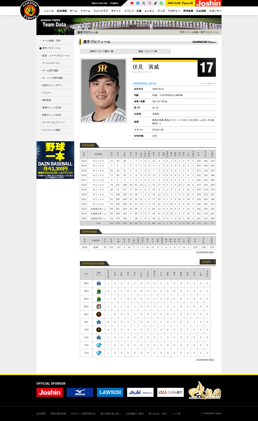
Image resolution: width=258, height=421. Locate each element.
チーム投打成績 (50, 70)
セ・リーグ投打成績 (52, 78)
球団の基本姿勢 (58, 413)
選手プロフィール (51, 48)
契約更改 (46, 100)
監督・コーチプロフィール (56, 55)
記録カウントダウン (52, 85)
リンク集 (176, 413)
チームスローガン (51, 63)
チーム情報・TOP (51, 40)
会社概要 (41, 413)
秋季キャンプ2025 (51, 115)
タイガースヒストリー (53, 122)
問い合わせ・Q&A (157, 413)
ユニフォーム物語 (51, 130)
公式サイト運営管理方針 (83, 413)
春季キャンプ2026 (51, 107)
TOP (182, 32)
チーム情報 (192, 32)
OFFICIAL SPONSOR (51, 383)
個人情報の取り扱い (110, 413)
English (114, 3)
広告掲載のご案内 (135, 413)
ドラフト (46, 92)
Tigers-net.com (99, 3)
